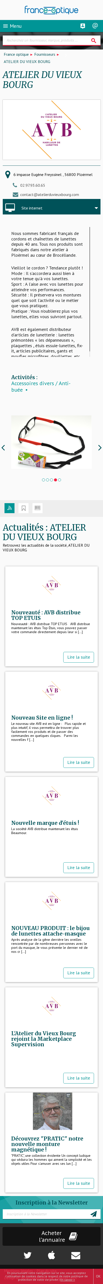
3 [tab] (51, 480)
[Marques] (23, 508)
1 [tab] (43, 480)
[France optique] (51, 10)
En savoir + (67, 1280)
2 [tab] (47, 480)
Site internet (32, 207)
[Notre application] (51, 1253)
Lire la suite (78, 657)
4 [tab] (55, 480)
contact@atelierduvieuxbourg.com (49, 194)
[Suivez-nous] (17, 1253)
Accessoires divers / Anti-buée (40, 386)
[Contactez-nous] (85, 1253)
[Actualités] (9, 508)
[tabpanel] (51, 442)
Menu (12, 26)
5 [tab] (59, 480)
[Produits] (37, 508)
